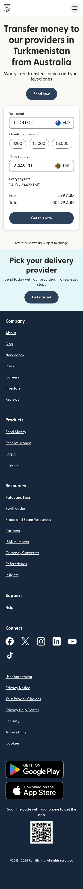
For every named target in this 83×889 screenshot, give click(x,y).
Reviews (12, 399)
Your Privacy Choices (23, 699)
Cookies (13, 743)
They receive (19, 157)
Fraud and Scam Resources (28, 520)
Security (13, 721)
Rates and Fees (18, 497)
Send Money (16, 432)
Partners (13, 531)
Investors (13, 388)
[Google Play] (35, 769)
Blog (9, 344)
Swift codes (16, 509)
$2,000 (39, 144)
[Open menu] (74, 8)
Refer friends (16, 564)
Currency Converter (22, 553)
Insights (12, 575)
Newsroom (15, 355)
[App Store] (34, 790)
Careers (12, 377)
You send (16, 114)
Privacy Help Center (22, 710)
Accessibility (16, 732)
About (11, 333)
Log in (11, 454)
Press (10, 366)
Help (9, 608)
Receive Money (18, 443)
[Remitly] (7, 8)
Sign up (12, 465)
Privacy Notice (18, 688)
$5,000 (62, 144)
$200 (17, 144)
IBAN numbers (17, 542)
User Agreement (19, 677)
